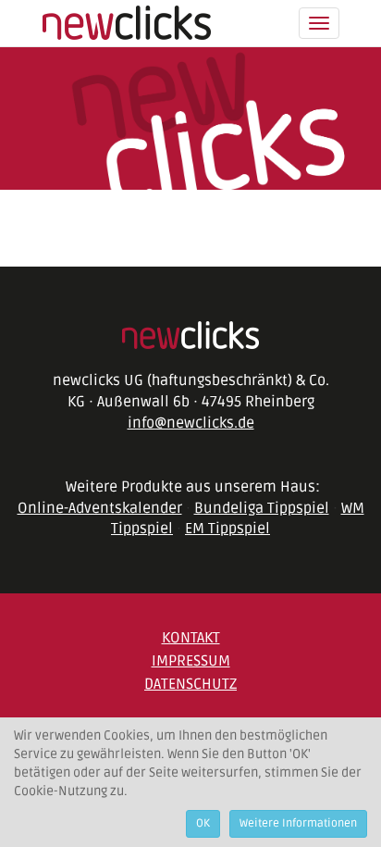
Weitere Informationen (298, 823)
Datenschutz (190, 684)
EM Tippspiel (227, 528)
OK (203, 823)
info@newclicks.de (191, 423)
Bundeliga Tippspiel (261, 508)
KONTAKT (191, 638)
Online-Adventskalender (100, 508)
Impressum (191, 661)
